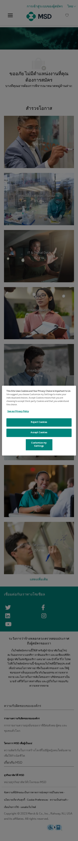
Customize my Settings (39, 444)
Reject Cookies (39, 422)
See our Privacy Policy (18, 411)
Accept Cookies (39, 432)
